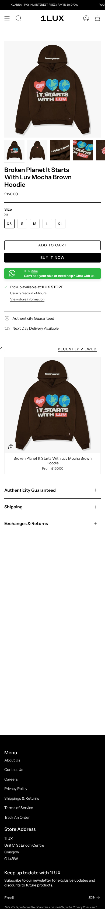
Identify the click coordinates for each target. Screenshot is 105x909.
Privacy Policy (15, 788)
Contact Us (13, 769)
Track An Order (17, 817)
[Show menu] (7, 18)
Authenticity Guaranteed (30, 490)
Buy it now (52, 257)
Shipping (13, 506)
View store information (27, 299)
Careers (11, 779)
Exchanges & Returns (26, 523)
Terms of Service (18, 807)
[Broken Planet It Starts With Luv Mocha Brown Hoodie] (52, 405)
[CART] (97, 18)
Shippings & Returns (21, 798)
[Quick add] (11, 446)
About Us (12, 760)
